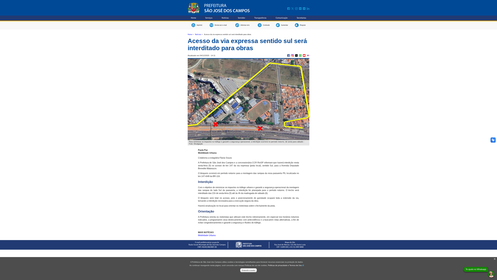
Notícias (225, 18)
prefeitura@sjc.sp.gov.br (209, 242)
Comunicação (282, 18)
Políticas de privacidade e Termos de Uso (285, 265)
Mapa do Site (290, 242)
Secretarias (301, 18)
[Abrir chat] (491, 274)
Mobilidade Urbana (207, 235)
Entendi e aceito (248, 270)
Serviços (208, 18)
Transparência (260, 18)
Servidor (241, 18)
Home (193, 18)
